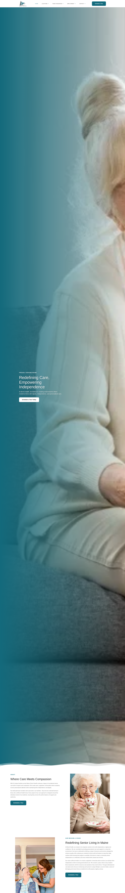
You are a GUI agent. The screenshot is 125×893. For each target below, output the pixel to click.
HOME (36, 3)
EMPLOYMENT (70, 3)
